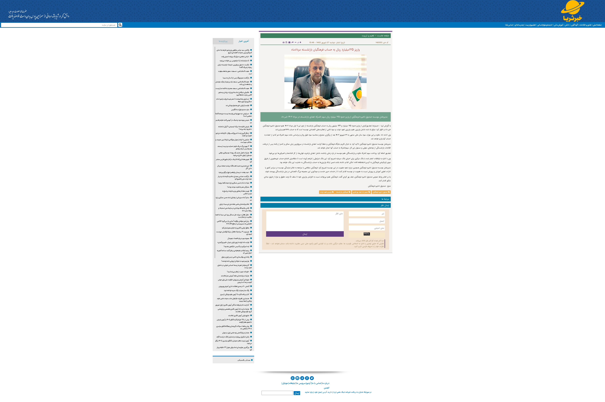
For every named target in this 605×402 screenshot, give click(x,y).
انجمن (326, 388)
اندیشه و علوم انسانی (544, 25)
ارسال (296, 393)
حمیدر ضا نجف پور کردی (360, 192)
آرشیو (308, 383)
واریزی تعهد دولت (326, 192)
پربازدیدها (223, 41)
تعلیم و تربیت (530, 25)
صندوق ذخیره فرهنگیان (380, 192)
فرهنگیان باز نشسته (342, 192)
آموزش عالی (558, 25)
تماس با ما (509, 25)
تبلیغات (292, 383)
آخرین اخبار (244, 41)
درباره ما (325, 383)
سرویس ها (300, 383)
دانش (567, 25)
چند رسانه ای (519, 25)
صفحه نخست (383, 36)
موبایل (285, 383)
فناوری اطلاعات (585, 25)
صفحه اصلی (597, 25)
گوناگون (574, 25)
